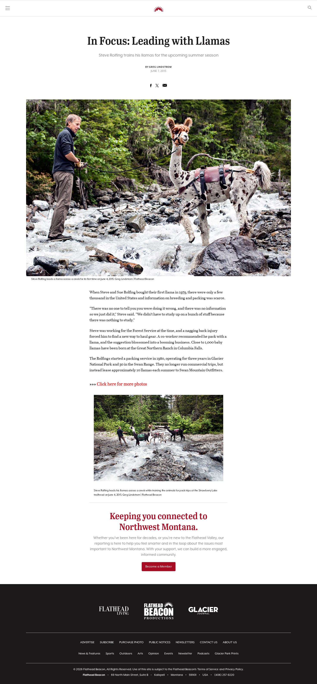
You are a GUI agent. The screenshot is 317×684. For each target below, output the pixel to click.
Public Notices (159, 642)
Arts (140, 653)
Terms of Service (207, 669)
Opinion (153, 653)
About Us (230, 642)
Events (168, 653)
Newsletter (185, 653)
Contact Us (208, 642)
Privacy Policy (234, 669)
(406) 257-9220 (224, 675)
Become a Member (158, 566)
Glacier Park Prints (227, 653)
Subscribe (107, 642)
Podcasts (203, 653)
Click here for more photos (122, 384)
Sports (110, 653)
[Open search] (310, 7)
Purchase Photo (131, 642)
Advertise (87, 642)
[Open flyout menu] (7, 8)
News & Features (89, 653)
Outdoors (125, 653)
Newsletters (185, 642)
